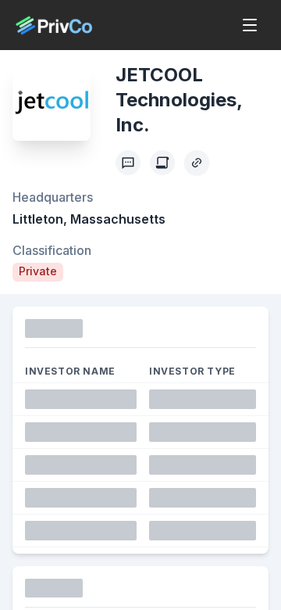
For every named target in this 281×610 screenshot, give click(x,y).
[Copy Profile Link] (196, 162)
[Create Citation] (162, 162)
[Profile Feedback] (128, 162)
